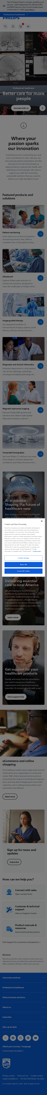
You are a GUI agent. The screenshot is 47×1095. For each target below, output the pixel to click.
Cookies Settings (23, 558)
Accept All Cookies (23, 571)
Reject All (23, 564)
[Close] (41, 521)
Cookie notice (37, 551)
